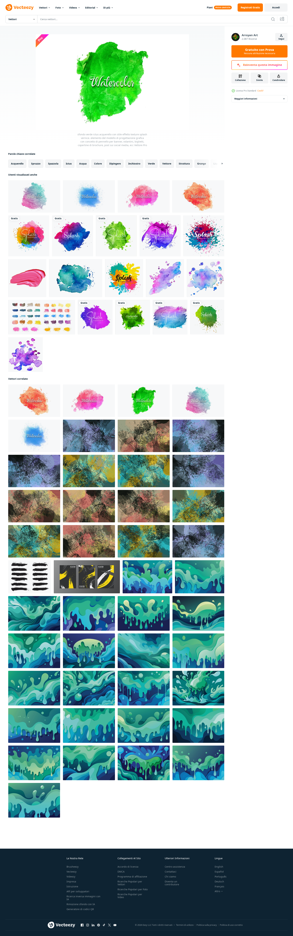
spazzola (53, 163)
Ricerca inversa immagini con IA (83, 898)
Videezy (71, 876)
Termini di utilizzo (185, 924)
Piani (210, 7)
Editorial (90, 7)
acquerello (17, 163)
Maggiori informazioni (245, 98)
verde (151, 163)
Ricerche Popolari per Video (130, 896)
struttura (184, 163)
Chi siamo (170, 876)
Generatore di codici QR (80, 909)
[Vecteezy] (19, 7)
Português (220, 876)
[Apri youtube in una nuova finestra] (115, 925)
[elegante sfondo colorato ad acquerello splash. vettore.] (203, 235)
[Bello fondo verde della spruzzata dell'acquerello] (132, 317)
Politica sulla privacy (207, 924)
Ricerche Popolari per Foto (133, 889)
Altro (217, 891)
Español (219, 871)
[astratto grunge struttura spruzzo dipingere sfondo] (89, 436)
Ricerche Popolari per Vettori (130, 883)
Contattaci (170, 871)
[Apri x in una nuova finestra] (109, 925)
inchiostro (134, 163)
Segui (281, 38)
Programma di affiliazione (132, 876)
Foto (58, 7)
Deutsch (219, 881)
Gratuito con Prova (259, 51)
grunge (201, 163)
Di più (106, 7)
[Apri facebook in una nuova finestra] (82, 925)
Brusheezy (73, 866)
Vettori (43, 7)
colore (98, 163)
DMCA (121, 871)
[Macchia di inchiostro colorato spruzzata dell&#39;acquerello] (72, 235)
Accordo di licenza (128, 866)
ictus (69, 163)
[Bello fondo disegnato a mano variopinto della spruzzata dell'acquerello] (95, 317)
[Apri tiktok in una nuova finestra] (104, 925)
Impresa (71, 881)
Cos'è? (260, 90)
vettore (166, 163)
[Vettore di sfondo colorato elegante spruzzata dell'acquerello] (28, 235)
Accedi (276, 7)
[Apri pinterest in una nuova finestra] (98, 925)
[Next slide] (219, 164)
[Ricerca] (273, 19)
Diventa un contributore (172, 883)
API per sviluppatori (78, 891)
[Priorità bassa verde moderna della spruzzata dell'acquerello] (116, 235)
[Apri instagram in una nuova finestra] (87, 925)
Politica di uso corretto (231, 924)
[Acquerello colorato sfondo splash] (160, 235)
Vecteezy (71, 871)
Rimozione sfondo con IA (81, 904)
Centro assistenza (175, 866)
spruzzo (36, 163)
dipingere (115, 163)
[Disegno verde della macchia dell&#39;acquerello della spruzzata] (207, 317)
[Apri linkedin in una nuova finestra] (93, 925)
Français (219, 886)
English (219, 866)
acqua (83, 163)
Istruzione (72, 886)
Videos (73, 7)
